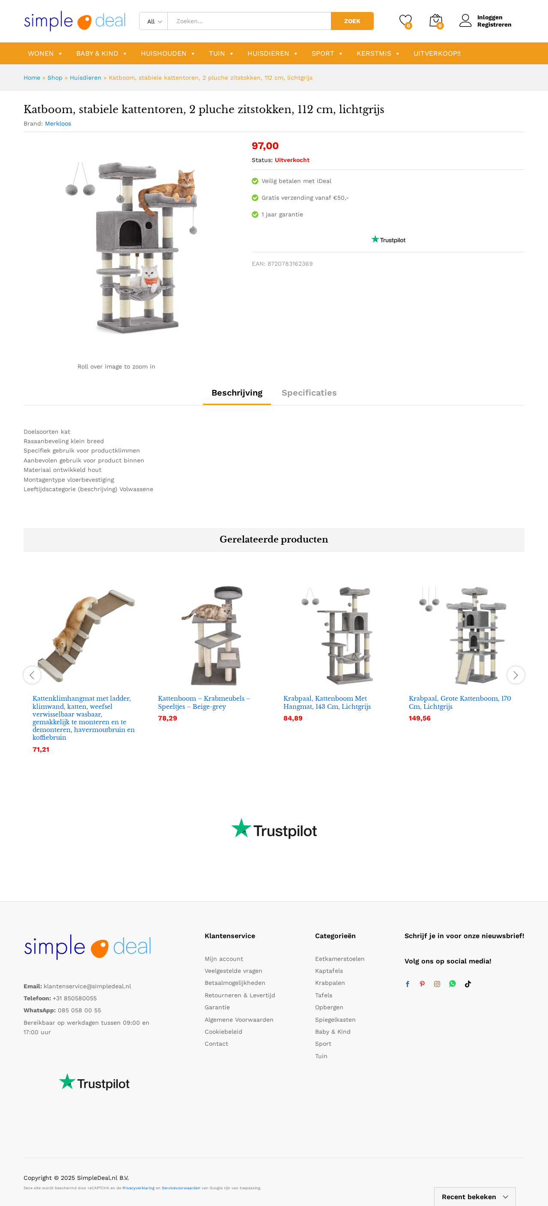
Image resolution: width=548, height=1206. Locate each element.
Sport (323, 53)
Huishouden (164, 53)
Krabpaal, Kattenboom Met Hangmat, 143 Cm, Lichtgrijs (327, 702)
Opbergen (329, 1007)
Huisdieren (268, 53)
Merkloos (58, 123)
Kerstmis (374, 53)
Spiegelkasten (335, 1019)
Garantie (217, 1007)
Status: (262, 159)
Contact (216, 1043)
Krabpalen (330, 982)
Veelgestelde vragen (233, 970)
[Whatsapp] (452, 984)
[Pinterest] (422, 984)
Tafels (323, 995)
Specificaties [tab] (309, 392)
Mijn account (224, 958)
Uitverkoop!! (437, 53)
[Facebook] (407, 984)
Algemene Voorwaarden (239, 1019)
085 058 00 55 (79, 1010)
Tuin (217, 53)
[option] (86, 673)
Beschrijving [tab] (236, 392)
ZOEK (352, 21)
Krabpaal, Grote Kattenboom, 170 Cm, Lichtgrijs (460, 702)
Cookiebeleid (223, 1031)
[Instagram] (437, 984)
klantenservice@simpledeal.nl (87, 986)
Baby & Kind (97, 53)
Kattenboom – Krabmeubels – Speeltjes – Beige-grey (204, 702)
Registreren (494, 24)
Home (32, 77)
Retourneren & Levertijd (240, 995)
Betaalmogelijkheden (235, 982)
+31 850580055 (75, 998)
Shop (55, 77)
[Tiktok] (468, 984)
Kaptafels (329, 970)
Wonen (41, 53)
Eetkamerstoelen (340, 958)
